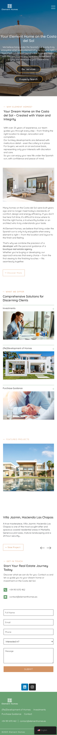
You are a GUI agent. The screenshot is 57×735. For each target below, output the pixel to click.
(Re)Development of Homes (16, 709)
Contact (28, 714)
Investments (39, 709)
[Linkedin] (24, 687)
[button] (42, 548)
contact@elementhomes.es (23, 596)
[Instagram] (32, 687)
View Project (14, 547)
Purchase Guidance (11, 714)
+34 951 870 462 (17, 589)
